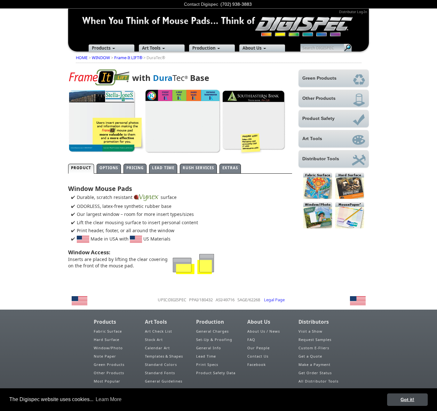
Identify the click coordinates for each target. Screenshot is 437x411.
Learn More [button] (109, 399)
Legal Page (274, 300)
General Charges (212, 331)
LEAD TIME (163, 167)
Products (101, 48)
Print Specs (207, 364)
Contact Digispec (201, 4)
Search (348, 47)
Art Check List (158, 331)
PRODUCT (81, 167)
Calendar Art (157, 347)
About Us (252, 48)
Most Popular (107, 381)
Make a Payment (314, 364)
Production (204, 48)
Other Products (109, 372)
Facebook (256, 364)
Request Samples (314, 339)
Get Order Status (315, 372)
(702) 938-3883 (236, 4)
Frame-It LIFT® (128, 57)
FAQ (251, 339)
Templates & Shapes (164, 356)
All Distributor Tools (318, 381)
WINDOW (101, 57)
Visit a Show (310, 331)
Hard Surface (106, 339)
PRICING (135, 167)
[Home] (218, 22)
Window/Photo (108, 347)
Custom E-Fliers (313, 347)
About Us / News (263, 331)
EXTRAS (230, 167)
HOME (82, 57)
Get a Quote (310, 356)
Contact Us (257, 356)
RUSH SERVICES (198, 167)
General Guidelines (163, 381)
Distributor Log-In (353, 12)
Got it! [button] (407, 399)
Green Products (109, 364)
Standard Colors (161, 364)
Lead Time (206, 356)
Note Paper (105, 356)
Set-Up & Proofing (214, 339)
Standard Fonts (160, 372)
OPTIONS (108, 167)
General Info (208, 347)
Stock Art (154, 339)
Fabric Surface (108, 331)
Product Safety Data (215, 372)
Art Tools (151, 48)
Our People (258, 347)
